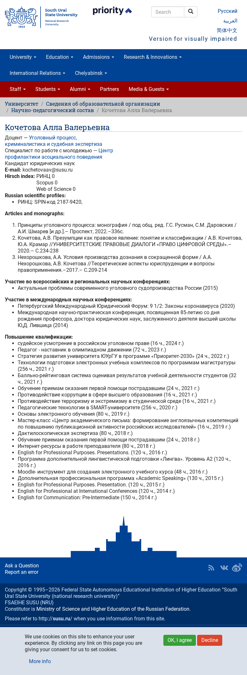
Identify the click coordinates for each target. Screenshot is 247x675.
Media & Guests (147, 89)
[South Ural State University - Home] (41, 17)
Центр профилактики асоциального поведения (59, 153)
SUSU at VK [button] (224, 568)
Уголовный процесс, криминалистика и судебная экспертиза (53, 141)
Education (58, 57)
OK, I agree (180, 640)
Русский (227, 11)
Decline (209, 640)
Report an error (21, 572)
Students (46, 89)
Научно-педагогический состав (52, 110)
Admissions (97, 57)
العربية (230, 21)
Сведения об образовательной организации (103, 103)
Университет (21, 103)
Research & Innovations (151, 57)
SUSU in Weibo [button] (237, 568)
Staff (16, 89)
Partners (109, 89)
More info (40, 661)
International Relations (36, 73)
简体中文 (227, 30)
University (21, 57)
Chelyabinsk (89, 73)
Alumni (78, 89)
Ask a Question (22, 566)
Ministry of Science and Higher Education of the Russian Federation (112, 609)
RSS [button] (211, 568)
